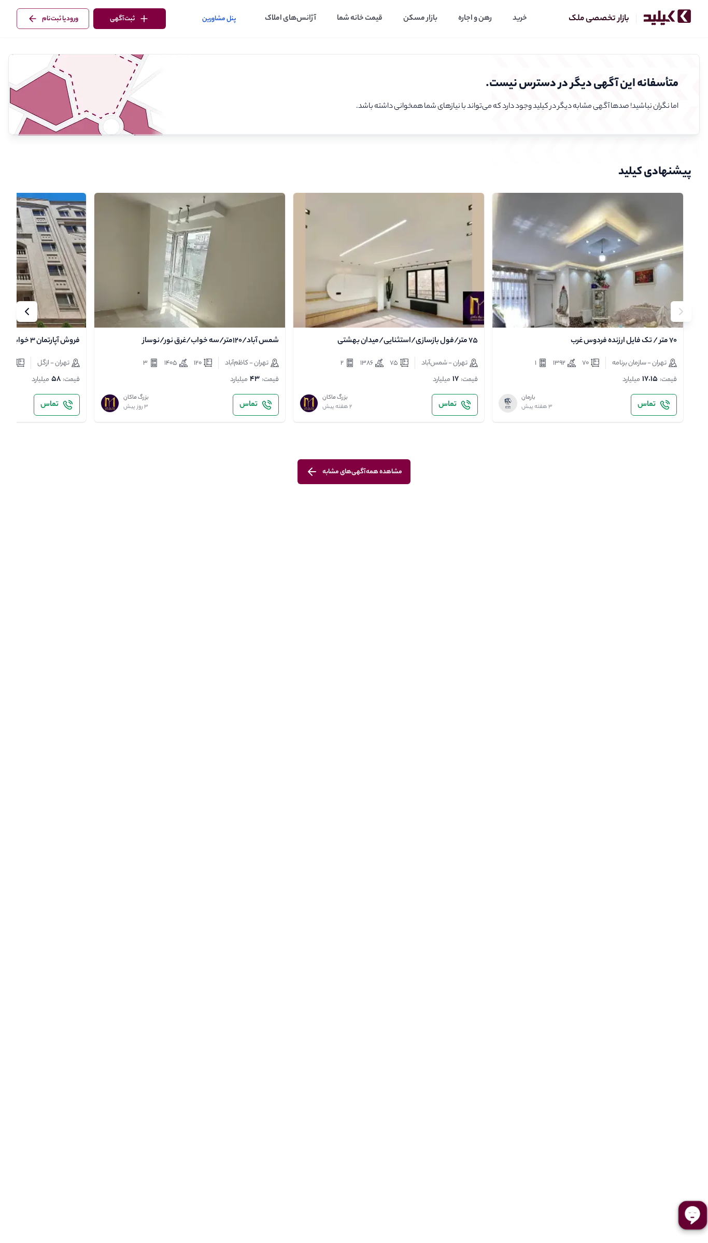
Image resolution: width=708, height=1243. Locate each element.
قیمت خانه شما (360, 18)
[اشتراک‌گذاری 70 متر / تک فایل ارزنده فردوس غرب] (531, 311)
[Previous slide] (681, 311)
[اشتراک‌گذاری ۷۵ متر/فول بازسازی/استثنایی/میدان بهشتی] (332, 311)
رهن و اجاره (475, 18)
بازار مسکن (420, 18)
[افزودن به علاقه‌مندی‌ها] (509, 311)
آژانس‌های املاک (290, 18)
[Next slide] (27, 311)
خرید (520, 18)
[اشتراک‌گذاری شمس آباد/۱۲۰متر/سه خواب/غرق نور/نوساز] (133, 311)
